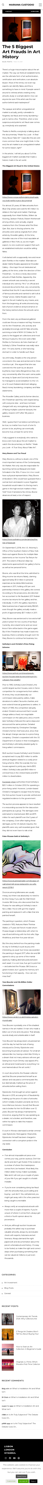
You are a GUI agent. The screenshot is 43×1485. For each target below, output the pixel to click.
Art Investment (10, 1283)
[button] (40, 4)
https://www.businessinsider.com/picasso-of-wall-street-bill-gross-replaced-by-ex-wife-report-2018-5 (20, 884)
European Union (9, 782)
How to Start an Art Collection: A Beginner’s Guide (28, 1348)
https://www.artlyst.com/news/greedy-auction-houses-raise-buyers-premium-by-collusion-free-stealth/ (19, 676)
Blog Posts (7, 62)
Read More (21, 1476)
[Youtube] (14, 1458)
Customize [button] (11, 1481)
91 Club (5, 1397)
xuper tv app (7, 1406)
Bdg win (5, 1389)
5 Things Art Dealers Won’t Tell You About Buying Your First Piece (27, 1332)
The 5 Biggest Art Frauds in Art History (21, 51)
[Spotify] (18, 1458)
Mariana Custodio (21, 4)
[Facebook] (10, 1458)
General (7, 1293)
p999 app (6, 1423)
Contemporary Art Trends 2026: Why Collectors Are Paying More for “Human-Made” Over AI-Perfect (27, 1317)
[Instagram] (6, 1458)
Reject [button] (33, 1481)
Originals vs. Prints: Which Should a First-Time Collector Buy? (28, 1363)
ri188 (4, 1415)
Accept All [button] (23, 1481)
